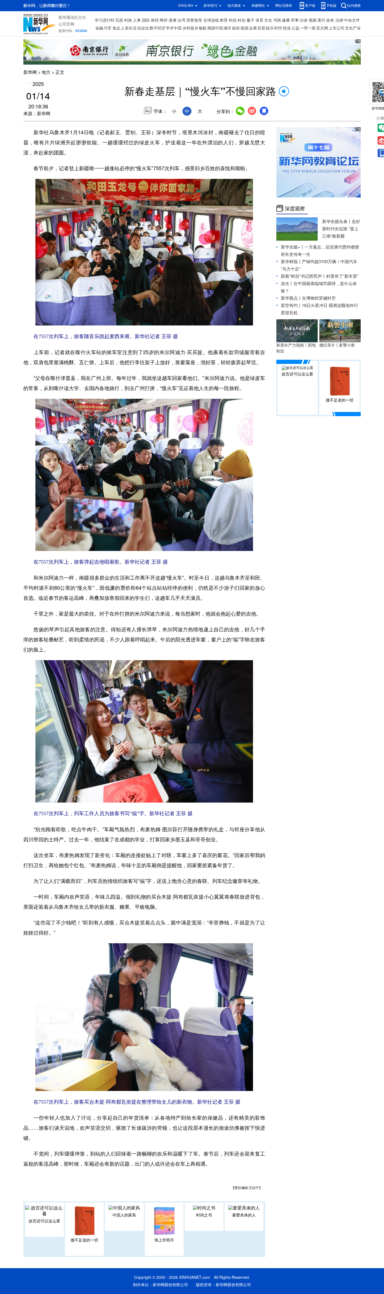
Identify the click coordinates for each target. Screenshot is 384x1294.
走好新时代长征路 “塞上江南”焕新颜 (341, 228)
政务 (330, 20)
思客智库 (194, 20)
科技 (233, 20)
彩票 (261, 28)
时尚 (278, 28)
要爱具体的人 (244, 1215)
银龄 (203, 28)
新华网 (30, 72)
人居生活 (129, 28)
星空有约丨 (291, 305)
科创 (241, 20)
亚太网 (322, 28)
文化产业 (353, 28)
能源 (245, 28)
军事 (295, 20)
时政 (128, 20)
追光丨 (287, 283)
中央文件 (352, 20)
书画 (277, 20)
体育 (259, 20)
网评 (164, 20)
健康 (286, 20)
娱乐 (270, 28)
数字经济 (157, 28)
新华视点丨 (291, 298)
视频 (313, 20)
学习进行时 (104, 20)
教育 (224, 20)
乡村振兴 (190, 28)
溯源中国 (215, 28)
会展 (253, 28)
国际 (146, 20)
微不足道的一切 (84, 1240)
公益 (295, 28)
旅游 (236, 28)
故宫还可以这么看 (44, 1221)
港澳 (173, 20)
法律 (339, 20)
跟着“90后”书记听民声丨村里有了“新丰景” (319, 276)
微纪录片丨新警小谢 (337, 345)
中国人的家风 (124, 1215)
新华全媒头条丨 (337, 221)
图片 (322, 20)
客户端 (310, 5)
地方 (46, 72)
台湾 (181, 20)
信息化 (143, 28)
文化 (268, 20)
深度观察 (295, 208)
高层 (119, 20)
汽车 (108, 28)
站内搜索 (354, 5)
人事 (137, 20)
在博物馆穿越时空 (319, 298)
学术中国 (174, 28)
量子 (250, 20)
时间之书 (204, 1215)
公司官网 (66, 24)
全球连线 (211, 20)
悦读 (287, 28)
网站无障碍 (283, 5)
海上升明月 (164, 1240)
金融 (99, 28)
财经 (155, 20)
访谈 (304, 20)
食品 (116, 28)
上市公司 (336, 28)
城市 (227, 28)
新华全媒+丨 (292, 247)
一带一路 (308, 28)
